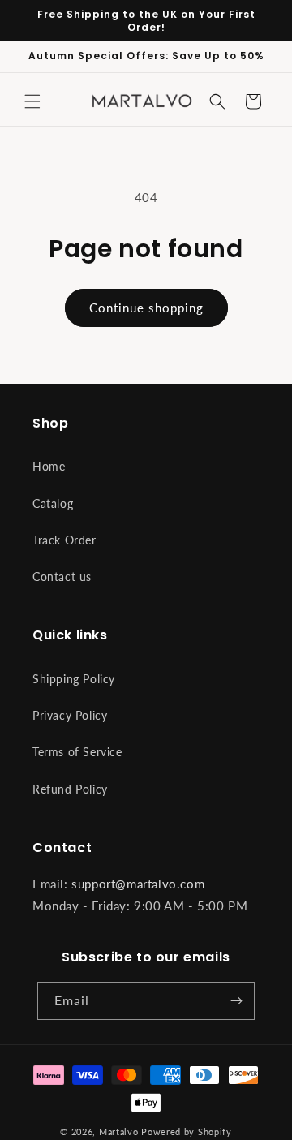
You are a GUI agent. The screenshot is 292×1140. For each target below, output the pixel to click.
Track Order (64, 540)
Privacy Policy (69, 715)
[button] (32, 101)
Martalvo (119, 1131)
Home (48, 466)
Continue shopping (146, 307)
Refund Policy (70, 789)
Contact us (62, 576)
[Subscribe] (236, 1001)
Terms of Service (77, 752)
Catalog (52, 503)
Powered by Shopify (186, 1131)
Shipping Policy (73, 679)
